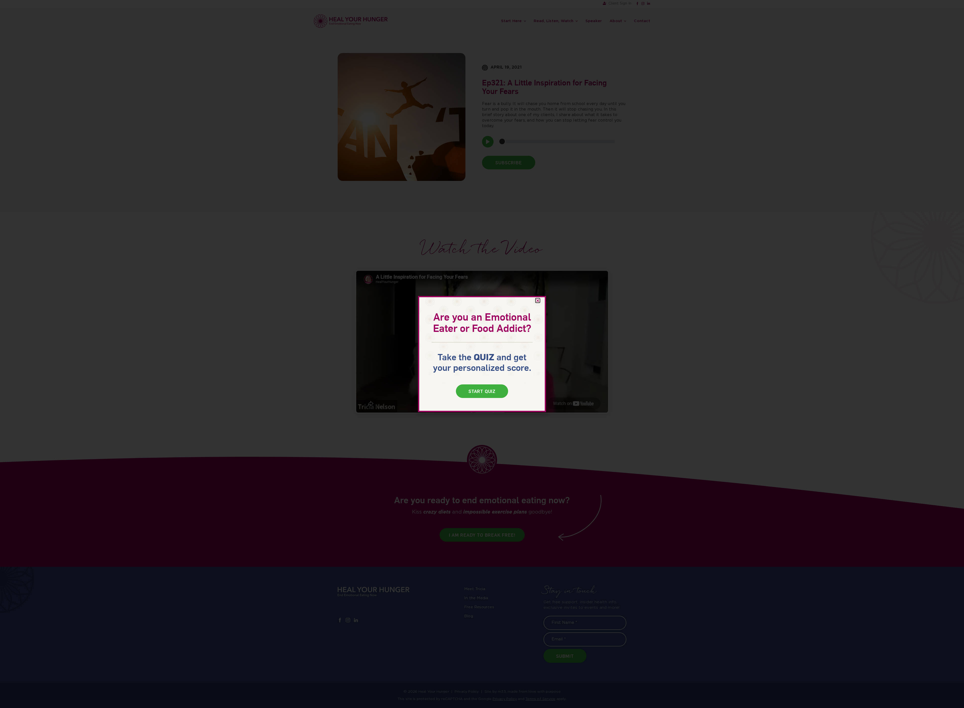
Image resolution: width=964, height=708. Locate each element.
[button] (538, 300)
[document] (482, 354)
